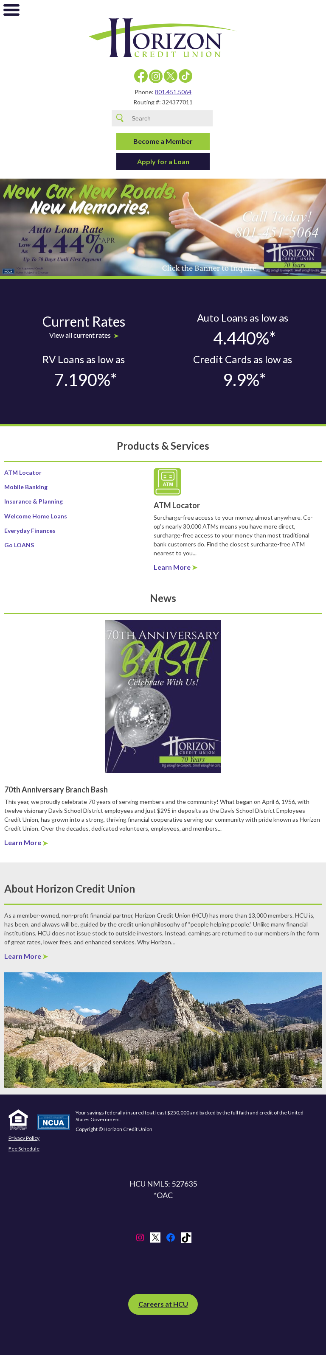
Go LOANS (19, 545)
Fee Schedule (23, 1148)
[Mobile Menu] (11, 12)
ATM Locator (23, 472)
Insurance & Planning (33, 501)
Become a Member (163, 141)
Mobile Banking (26, 486)
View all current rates (80, 335)
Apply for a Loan (163, 161)
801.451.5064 (173, 91)
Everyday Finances (30, 530)
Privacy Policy (23, 1138)
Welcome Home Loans (35, 516)
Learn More (172, 567)
